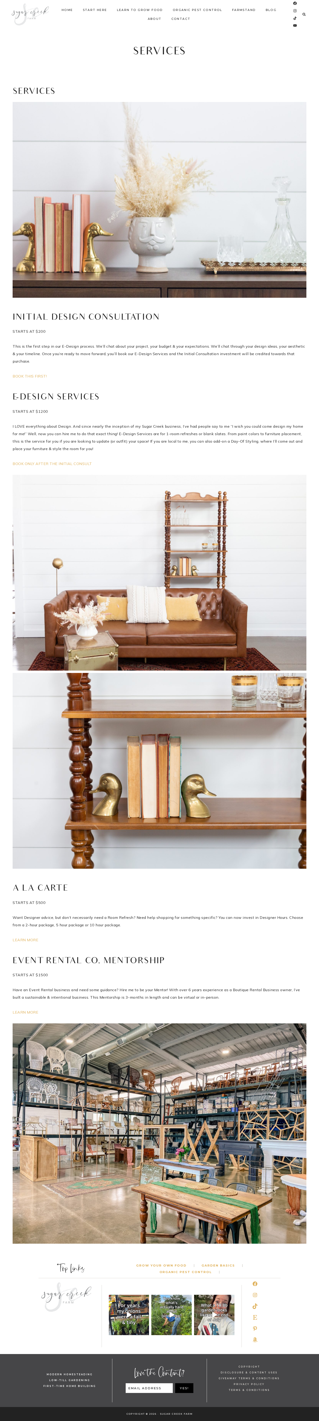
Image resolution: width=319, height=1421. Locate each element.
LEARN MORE (25, 940)
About (155, 19)
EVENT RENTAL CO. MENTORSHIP (89, 961)
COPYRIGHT (249, 1366)
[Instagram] (295, 10)
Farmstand (244, 10)
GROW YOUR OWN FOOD (161, 1265)
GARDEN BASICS (218, 1265)
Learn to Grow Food (140, 10)
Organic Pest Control (197, 10)
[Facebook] (295, 3)
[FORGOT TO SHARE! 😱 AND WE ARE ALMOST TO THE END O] (214, 1315)
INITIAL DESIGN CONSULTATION (86, 318)
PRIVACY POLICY (249, 1384)
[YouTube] (295, 25)
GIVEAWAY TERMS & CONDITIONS (249, 1378)
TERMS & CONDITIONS (249, 1390)
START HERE (95, 10)
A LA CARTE (40, 889)
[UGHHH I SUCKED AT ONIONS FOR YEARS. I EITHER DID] (129, 1315)
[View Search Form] (304, 14)
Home (67, 10)
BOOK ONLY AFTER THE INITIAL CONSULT (52, 463)
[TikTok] (295, 18)
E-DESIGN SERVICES (56, 398)
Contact (181, 19)
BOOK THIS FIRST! (30, 376)
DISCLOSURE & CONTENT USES (249, 1372)
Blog (271, 10)
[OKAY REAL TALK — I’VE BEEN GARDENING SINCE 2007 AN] (171, 1315)
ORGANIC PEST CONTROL (186, 1272)
